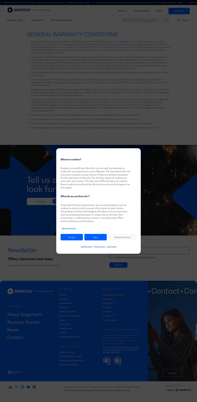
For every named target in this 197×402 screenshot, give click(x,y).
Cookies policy (86, 246)
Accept (72, 237)
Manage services (69, 228)
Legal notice (112, 246)
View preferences (122, 237)
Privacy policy (99, 246)
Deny (95, 237)
